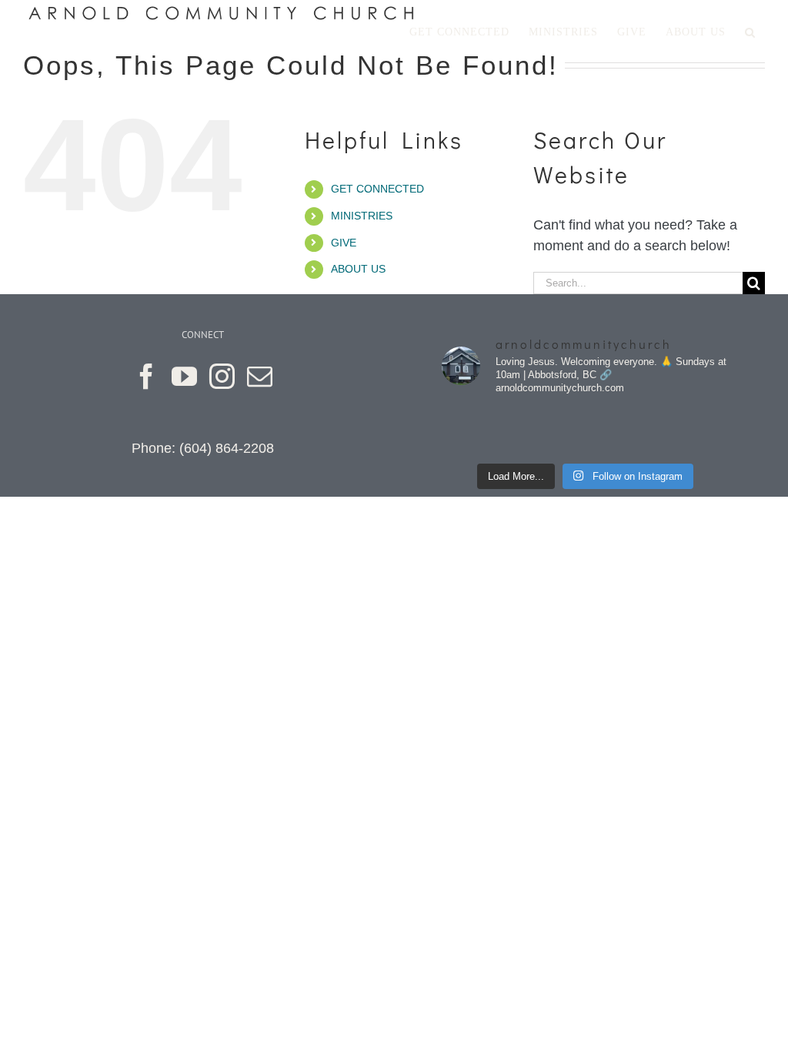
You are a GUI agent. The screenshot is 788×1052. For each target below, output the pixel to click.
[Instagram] (222, 376)
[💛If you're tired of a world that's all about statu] (696, 431)
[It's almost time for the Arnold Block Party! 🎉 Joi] (475, 431)
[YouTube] (184, 376)
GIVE (343, 242)
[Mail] (259, 376)
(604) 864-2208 (226, 448)
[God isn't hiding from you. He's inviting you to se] (549, 431)
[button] (750, 32)
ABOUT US (358, 269)
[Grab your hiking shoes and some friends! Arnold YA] (622, 431)
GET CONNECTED (377, 189)
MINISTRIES (361, 215)
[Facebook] (146, 376)
